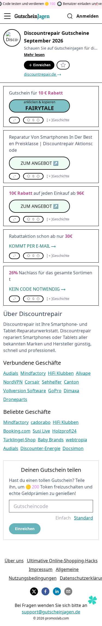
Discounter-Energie (40, 448)
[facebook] (45, 590)
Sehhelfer (52, 382)
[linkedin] (57, 590)
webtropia (76, 440)
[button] (39, 106)
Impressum (40, 569)
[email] (68, 590)
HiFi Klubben (61, 373)
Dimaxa (71, 391)
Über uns (14, 561)
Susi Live (41, 431)
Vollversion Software (24, 391)
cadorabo (41, 422)
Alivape (83, 373)
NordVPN (13, 382)
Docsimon (73, 448)
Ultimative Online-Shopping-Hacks (62, 561)
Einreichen (42, 65)
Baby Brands (51, 440)
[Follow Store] (63, 65)
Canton (71, 382)
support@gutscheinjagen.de (51, 612)
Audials (10, 373)
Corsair (32, 382)
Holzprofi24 (64, 431)
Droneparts (15, 399)
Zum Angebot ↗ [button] (39, 163)
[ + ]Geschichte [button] (58, 120)
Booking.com (16, 431)
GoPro (54, 391)
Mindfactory (33, 373)
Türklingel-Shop (19, 440)
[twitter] (34, 590)
